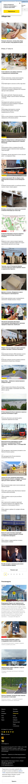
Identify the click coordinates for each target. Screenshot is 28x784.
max (13, 732)
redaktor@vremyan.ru (8, 765)
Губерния (15, 719)
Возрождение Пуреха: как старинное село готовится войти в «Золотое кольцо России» (13, 602)
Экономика (15, 711)
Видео (2, 719)
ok (8, 732)
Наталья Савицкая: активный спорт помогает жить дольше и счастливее (13, 695)
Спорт (14, 715)
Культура (15, 717)
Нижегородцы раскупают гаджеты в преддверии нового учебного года (11, 639)
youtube (4, 732)
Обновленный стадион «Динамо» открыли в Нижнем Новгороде (12, 667)
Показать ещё (14, 569)
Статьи (3, 711)
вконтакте (2, 732)
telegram (6, 732)
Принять (14, 781)
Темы (2, 717)
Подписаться (11, 11)
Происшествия (16, 722)
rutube (10, 732)
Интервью (3, 713)
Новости (3, 709)
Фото (2, 715)
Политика (15, 709)
